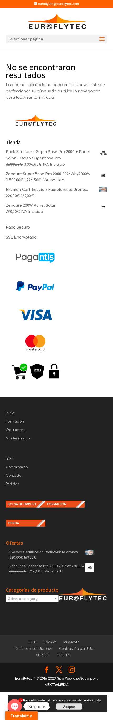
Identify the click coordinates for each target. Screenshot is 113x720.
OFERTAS (63, 655)
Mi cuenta (71, 642)
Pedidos (12, 484)
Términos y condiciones (33, 649)
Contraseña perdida (76, 649)
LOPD (32, 642)
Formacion (15, 421)
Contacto (14, 475)
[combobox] (32, 598)
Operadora (16, 430)
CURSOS (43, 655)
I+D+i (9, 459)
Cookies (49, 642)
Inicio (10, 413)
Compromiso (17, 467)
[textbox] (32, 599)
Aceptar (69, 706)
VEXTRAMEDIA (56, 685)
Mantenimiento (18, 438)
